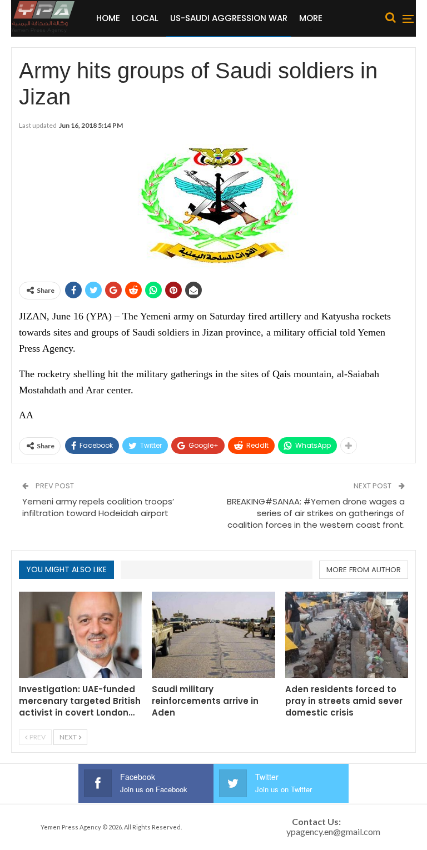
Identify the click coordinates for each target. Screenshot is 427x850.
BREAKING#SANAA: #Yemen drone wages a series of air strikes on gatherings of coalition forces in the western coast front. (316, 513)
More (310, 18)
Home (108, 18)
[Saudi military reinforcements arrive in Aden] (213, 635)
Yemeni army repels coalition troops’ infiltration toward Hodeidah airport (98, 507)
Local (145, 18)
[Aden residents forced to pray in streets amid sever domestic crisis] (346, 635)
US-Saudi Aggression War (228, 18)
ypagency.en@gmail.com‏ (333, 831)
